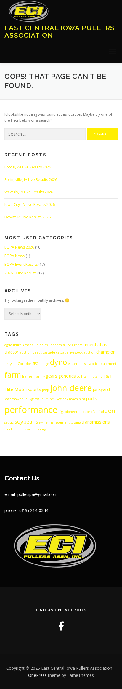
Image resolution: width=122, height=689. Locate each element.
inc (100, 376)
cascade (49, 352)
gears (51, 376)
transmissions (95, 422)
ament (90, 344)
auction (25, 352)
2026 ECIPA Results (20, 273)
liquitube (47, 399)
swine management (54, 422)
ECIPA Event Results (21, 264)
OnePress (37, 675)
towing (75, 422)
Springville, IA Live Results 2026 (30, 179)
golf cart (83, 376)
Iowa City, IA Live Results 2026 (29, 204)
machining (77, 399)
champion (105, 352)
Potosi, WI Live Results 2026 (27, 167)
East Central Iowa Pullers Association (59, 31)
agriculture (13, 345)
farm (12, 375)
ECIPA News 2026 (19, 247)
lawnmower (13, 399)
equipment (107, 364)
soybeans (26, 421)
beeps (37, 352)
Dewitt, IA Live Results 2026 (27, 216)
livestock (61, 399)
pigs (61, 412)
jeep (45, 390)
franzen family (33, 376)
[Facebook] (61, 626)
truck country (15, 429)
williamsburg (36, 429)
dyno (58, 362)
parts (91, 398)
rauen (106, 410)
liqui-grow (31, 399)
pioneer (71, 412)
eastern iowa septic (83, 364)
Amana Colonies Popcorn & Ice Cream (53, 345)
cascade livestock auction (75, 352)
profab (92, 412)
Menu (112, 51)
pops (82, 412)
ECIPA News (14, 255)
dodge (44, 364)
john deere (71, 387)
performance (30, 410)
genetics (67, 376)
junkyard (101, 389)
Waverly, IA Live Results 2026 (28, 192)
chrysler (10, 364)
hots (93, 376)
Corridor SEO (28, 364)
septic (9, 422)
